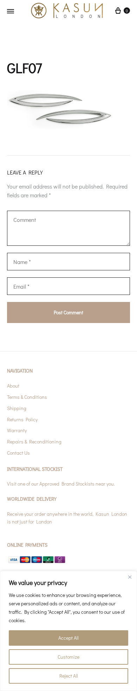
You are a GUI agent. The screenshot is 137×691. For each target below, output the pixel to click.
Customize (68, 656)
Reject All (68, 675)
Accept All (68, 637)
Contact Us (18, 452)
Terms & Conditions (27, 397)
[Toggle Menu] (10, 11)
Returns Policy (22, 419)
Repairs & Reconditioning (34, 441)
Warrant (16, 430)
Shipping (16, 408)
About (13, 385)
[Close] (129, 577)
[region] (68, 631)
